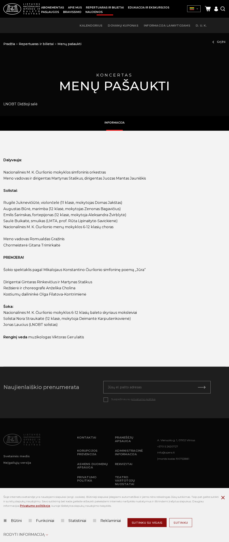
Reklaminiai (110, 521)
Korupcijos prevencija (87, 452)
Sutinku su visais (147, 522)
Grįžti (221, 41)
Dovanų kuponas (123, 25)
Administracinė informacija (129, 452)
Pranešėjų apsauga (124, 439)
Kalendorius (91, 25)
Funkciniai (45, 521)
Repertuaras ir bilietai (36, 44)
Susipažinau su (133, 399)
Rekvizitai (124, 464)
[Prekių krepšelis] (208, 8)
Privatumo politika (86, 478)
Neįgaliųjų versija (17, 462)
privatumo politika (143, 399)
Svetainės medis (16, 456)
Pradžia (9, 44)
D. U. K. (201, 25)
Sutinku (181, 522)
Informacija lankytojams (167, 25)
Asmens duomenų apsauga (92, 465)
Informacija (114, 122)
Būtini (16, 521)
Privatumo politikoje (35, 505)
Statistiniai (77, 521)
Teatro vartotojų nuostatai (125, 480)
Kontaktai (86, 437)
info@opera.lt (166, 452)
